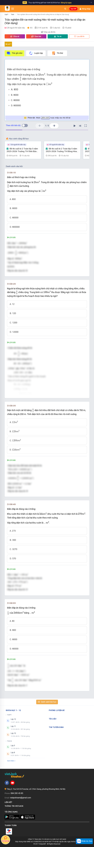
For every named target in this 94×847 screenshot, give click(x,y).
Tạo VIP (73, 9)
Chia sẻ (16, 36)
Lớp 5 (6, 14)
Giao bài (37, 36)
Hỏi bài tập (5, 841)
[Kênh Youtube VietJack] (12, 783)
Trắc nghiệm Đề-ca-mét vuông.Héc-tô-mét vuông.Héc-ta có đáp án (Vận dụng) (43, 14)
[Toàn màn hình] (85, 125)
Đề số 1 (8, 44)
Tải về (59, 36)
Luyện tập (38, 53)
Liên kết (9, 802)
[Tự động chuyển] (74, 125)
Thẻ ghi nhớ (17, 53)
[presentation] (41, 74)
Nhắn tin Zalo (86, 841)
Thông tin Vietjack (14, 806)
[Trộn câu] (80, 125)
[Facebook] (7, 783)
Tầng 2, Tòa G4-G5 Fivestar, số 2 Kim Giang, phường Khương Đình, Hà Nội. (36, 789)
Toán (12, 14)
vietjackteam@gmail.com (20, 798)
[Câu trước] (39, 126)
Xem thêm (10, 761)
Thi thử (60, 53)
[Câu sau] (54, 126)
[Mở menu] (12, 8)
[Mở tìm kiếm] (65, 8)
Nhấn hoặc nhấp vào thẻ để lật (49, 118)
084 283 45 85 (17, 793)
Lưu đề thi (80, 36)
